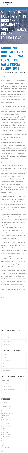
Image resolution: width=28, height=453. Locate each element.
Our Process (6, 360)
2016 (17, 72)
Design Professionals (9, 393)
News (4, 335)
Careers (5, 367)
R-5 (2, 421)
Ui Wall (3, 428)
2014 (2, 439)
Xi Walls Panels (5, 434)
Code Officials (7, 386)
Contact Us (6, 370)
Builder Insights (5, 408)
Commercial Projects (7, 413)
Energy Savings (5, 415)
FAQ (4, 357)
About (5, 354)
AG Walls (3, 404)
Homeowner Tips (6, 419)
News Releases (7, 338)
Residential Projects (7, 423)
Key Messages (7, 341)
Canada (3, 411)
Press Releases (22, 72)
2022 (2, 445)
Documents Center (8, 389)
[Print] (5, 76)
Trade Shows (7, 364)
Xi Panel (3, 430)
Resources (6, 380)
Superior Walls (5, 119)
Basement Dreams (6, 406)
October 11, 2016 (10, 72)
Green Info (6, 383)
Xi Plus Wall (4, 432)
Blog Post (4, 402)
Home (2, 42)
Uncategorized (5, 447)
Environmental (5, 417)
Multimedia (6, 344)
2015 (2, 441)
